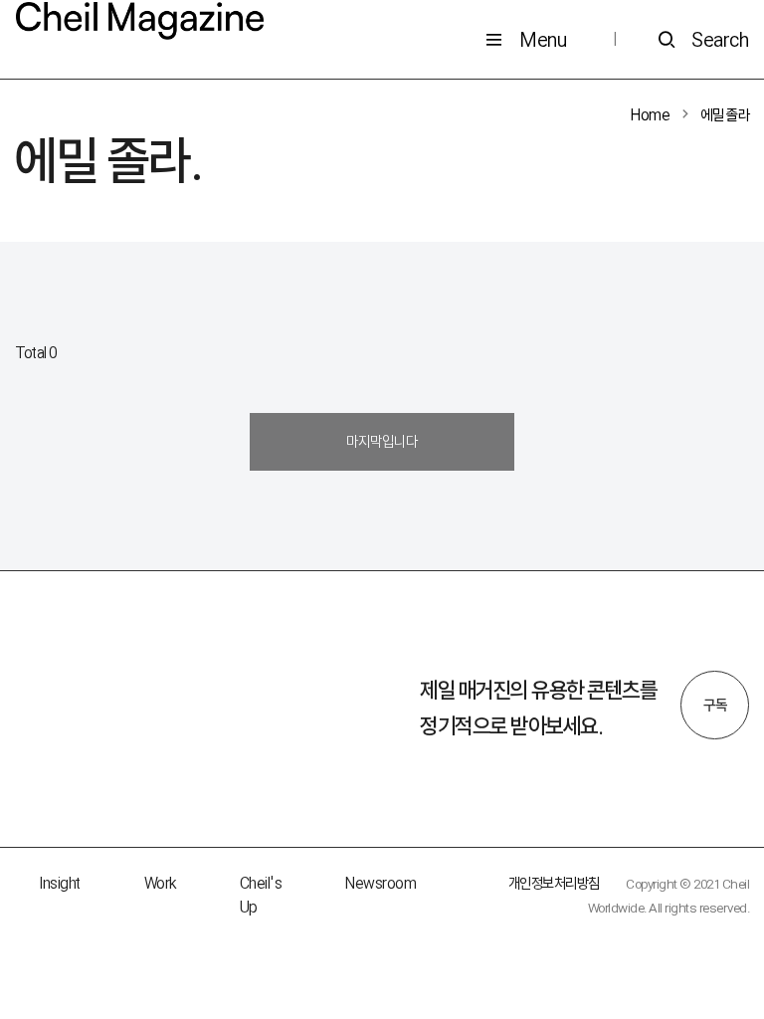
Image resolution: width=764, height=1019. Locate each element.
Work (160, 883)
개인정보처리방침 (554, 883)
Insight (60, 883)
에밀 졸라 (725, 114)
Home (650, 114)
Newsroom (380, 883)
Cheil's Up (261, 895)
